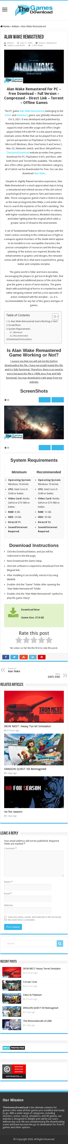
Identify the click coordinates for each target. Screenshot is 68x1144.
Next (57, 399)
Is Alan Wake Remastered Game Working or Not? (33, 321)
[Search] (60, 943)
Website (8, 905)
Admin (10, 43)
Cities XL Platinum (32, 994)
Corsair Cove (30, 981)
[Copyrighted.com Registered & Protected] (14, 1071)
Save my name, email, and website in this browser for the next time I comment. (32, 918)
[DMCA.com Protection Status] (13, 1047)
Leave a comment (16, 45)
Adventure (51, 43)
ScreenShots (14, 325)
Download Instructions (20, 339)
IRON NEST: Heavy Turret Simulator (27, 726)
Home (6, 26)
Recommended (20, 336)
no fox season (13, 811)
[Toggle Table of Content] (53, 316)
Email (8, 893)
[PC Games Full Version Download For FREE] (34, 9)
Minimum (17, 332)
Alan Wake (39, 173)
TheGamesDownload (17, 152)
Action (15, 26)
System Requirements (19, 329)
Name (8, 881)
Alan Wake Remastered (31, 111)
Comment (10, 848)
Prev (45, 399)
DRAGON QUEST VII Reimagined (25, 769)
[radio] (18, 641)
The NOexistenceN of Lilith (37, 1020)
